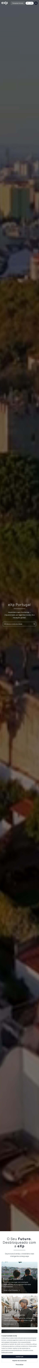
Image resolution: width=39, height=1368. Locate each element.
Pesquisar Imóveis (17, 3)
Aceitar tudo (19, 1356)
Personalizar (19, 1364)
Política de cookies (7, 1352)
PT (27, 3)
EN (31, 3)
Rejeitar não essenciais (19, 1360)
